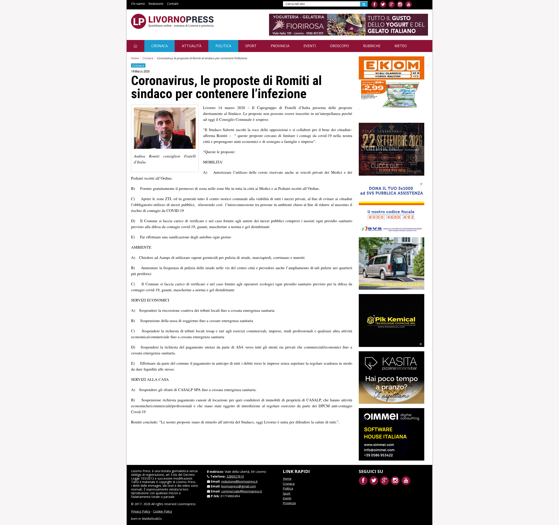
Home (135, 58)
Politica (223, 45)
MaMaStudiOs (152, 518)
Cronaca (159, 45)
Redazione (155, 4)
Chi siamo (138, 4)
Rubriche (371, 45)
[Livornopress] (172, 21)
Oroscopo (339, 45)
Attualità (191, 45)
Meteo (401, 45)
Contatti (172, 4)
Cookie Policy (162, 511)
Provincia (280, 45)
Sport (251, 45)
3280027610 (235, 476)
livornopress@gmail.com (238, 486)
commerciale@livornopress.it (241, 491)
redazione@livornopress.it (239, 481)
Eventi (310, 45)
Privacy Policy (140, 511)
